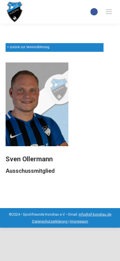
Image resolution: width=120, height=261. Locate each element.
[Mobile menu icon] (108, 11)
